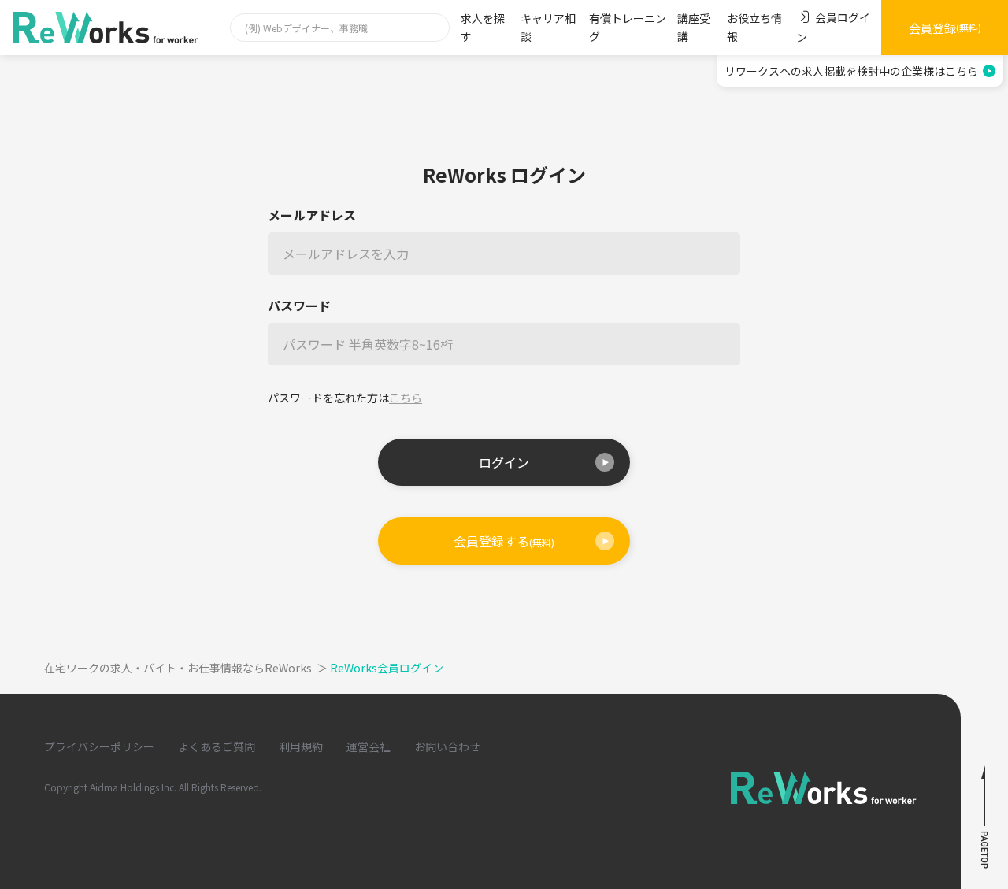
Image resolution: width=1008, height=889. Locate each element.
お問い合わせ (447, 746)
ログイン (504, 462)
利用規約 (301, 746)
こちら (405, 398)
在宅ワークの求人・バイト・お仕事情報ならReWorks (186, 668)
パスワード (299, 305)
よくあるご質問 (216, 746)
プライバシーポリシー (99, 746)
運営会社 (368, 746)
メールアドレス (312, 215)
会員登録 (945, 28)
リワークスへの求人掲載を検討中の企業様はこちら (851, 71)
